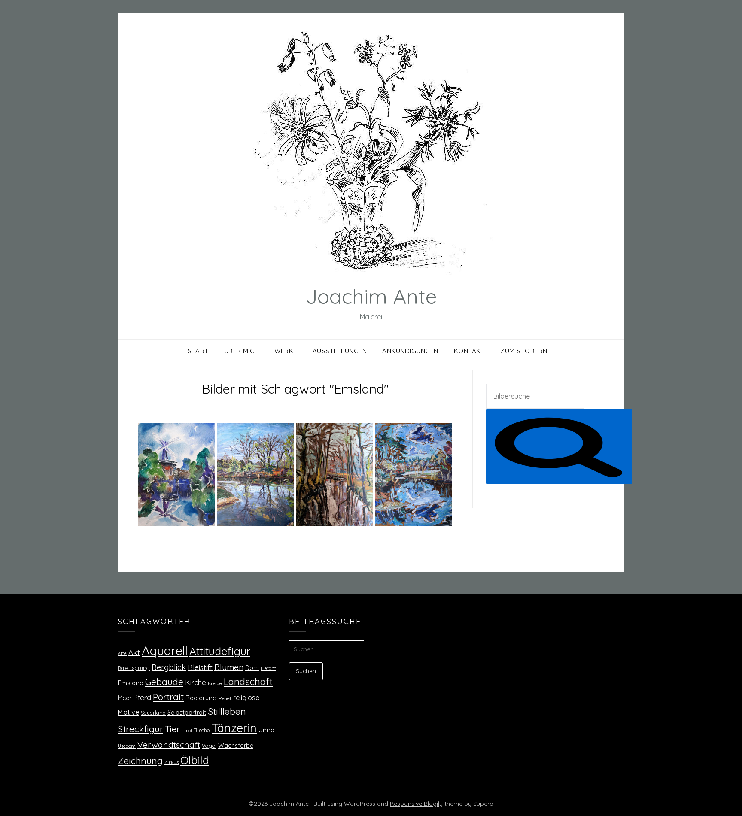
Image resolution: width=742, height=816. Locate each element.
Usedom (127, 746)
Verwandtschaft (168, 744)
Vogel (209, 745)
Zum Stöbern (523, 351)
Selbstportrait (186, 712)
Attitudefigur (219, 651)
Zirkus (171, 762)
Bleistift (200, 667)
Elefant (268, 668)
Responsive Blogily (416, 803)
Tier (172, 729)
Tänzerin (234, 727)
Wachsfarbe (235, 745)
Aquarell (165, 650)
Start (198, 351)
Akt (134, 652)
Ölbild (194, 760)
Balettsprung (134, 667)
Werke (285, 351)
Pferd (142, 697)
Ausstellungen (340, 351)
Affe (122, 653)
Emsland (130, 683)
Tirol (187, 731)
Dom (252, 668)
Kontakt (469, 351)
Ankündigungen (410, 351)
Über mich (241, 351)
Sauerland (153, 712)
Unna (266, 730)
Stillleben (227, 711)
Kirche (195, 682)
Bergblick (169, 667)
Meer (124, 698)
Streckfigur (140, 728)
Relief (225, 698)
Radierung (201, 698)
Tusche (202, 730)
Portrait (168, 696)
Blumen (228, 667)
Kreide (215, 683)
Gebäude (164, 681)
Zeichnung (140, 760)
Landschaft (248, 681)
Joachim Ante (371, 296)
